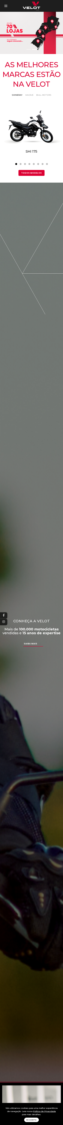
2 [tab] (20, 164)
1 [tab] (16, 164)
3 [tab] (24, 164)
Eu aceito (31, 1120)
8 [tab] (46, 164)
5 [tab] (33, 164)
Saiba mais (30, 643)
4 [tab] (29, 164)
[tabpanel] (31, 142)
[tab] (17, 95)
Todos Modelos (31, 172)
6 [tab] (38, 164)
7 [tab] (42, 164)
